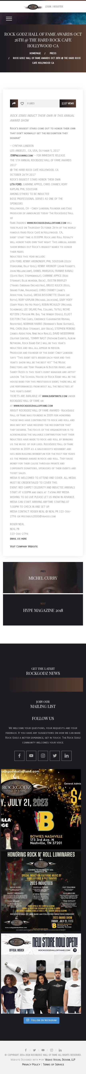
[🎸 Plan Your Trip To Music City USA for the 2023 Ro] (41, 891)
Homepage (35, 53)
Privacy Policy (31, 1064)
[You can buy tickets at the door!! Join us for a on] (41, 809)
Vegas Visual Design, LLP (60, 1059)
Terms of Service (53, 1064)
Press (53, 53)
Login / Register (54, 6)
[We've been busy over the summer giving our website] (41, 973)
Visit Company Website (24, 546)
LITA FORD (16, 184)
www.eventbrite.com (54, 396)
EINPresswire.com (22, 155)
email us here (18, 538)
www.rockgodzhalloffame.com (46, 223)
